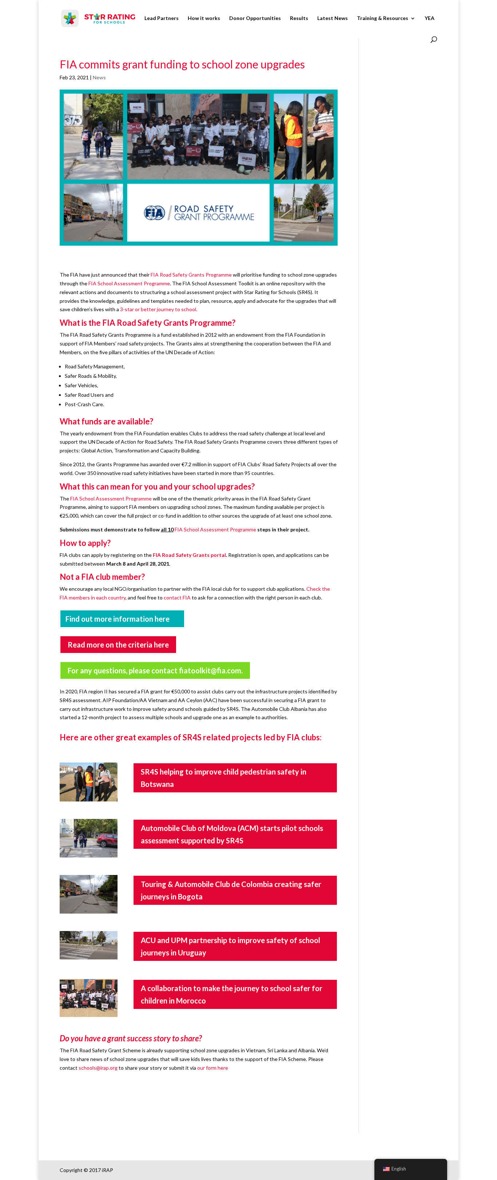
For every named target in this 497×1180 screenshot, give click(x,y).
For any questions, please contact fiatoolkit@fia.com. (155, 670)
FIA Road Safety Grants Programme (191, 275)
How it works (204, 18)
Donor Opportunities (255, 18)
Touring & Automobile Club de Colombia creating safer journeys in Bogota (231, 890)
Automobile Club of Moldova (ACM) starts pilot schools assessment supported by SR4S (232, 834)
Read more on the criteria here (118, 644)
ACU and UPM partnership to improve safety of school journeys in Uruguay (230, 946)
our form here (212, 1068)
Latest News (332, 18)
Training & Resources (382, 18)
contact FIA (177, 597)
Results (299, 18)
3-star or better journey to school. (158, 309)
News (99, 77)
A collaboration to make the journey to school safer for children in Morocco (231, 994)
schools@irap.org (98, 1068)
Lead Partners (161, 18)
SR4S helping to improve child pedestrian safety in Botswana (223, 777)
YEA (429, 18)
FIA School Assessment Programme (129, 283)
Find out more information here (117, 618)
